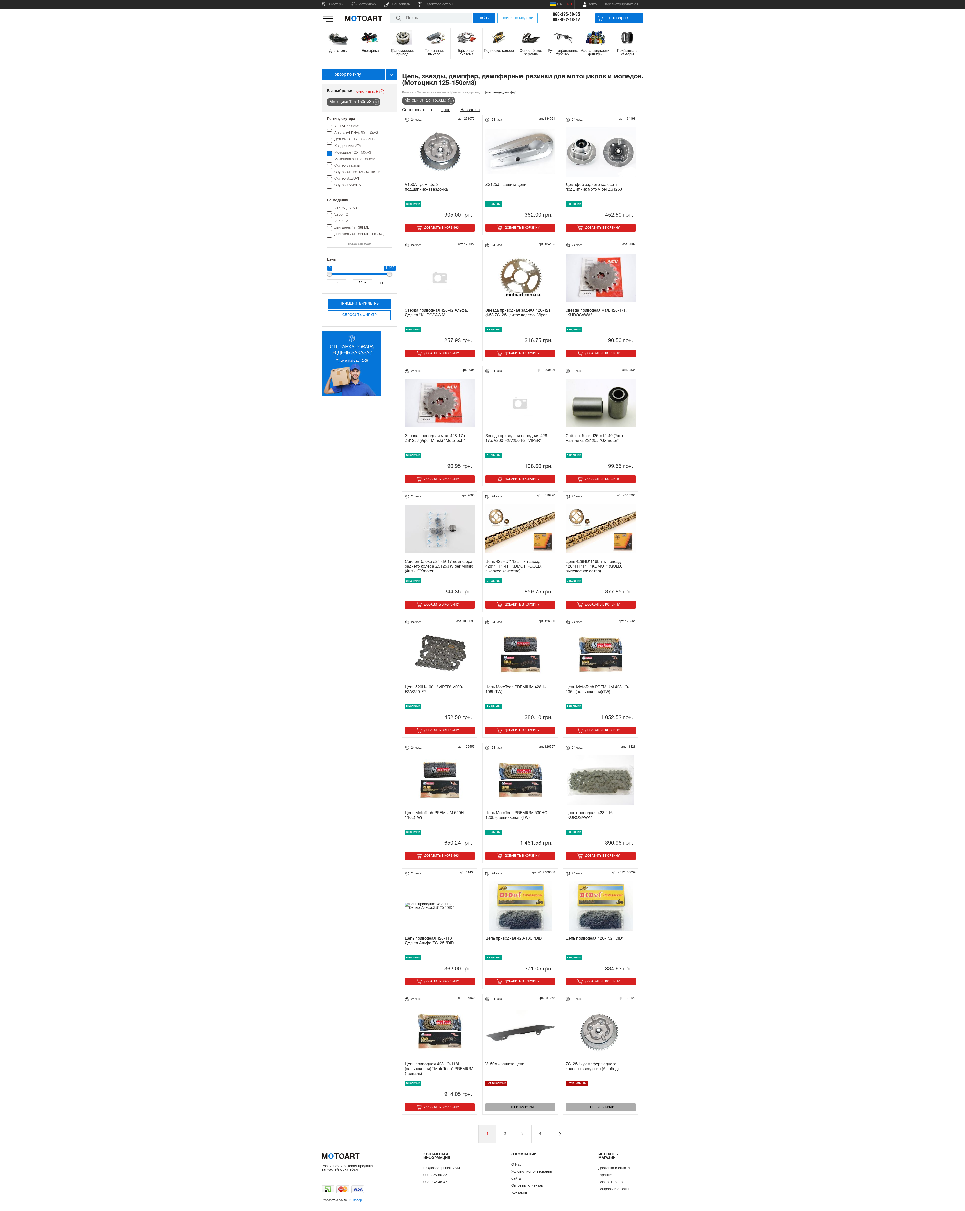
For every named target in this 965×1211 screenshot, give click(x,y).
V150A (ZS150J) (346, 208)
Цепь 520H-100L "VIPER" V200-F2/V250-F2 (434, 690)
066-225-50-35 (566, 14)
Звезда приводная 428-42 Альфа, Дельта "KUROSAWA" (436, 313)
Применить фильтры (359, 303)
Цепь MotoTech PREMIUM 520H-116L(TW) (435, 815)
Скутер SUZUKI (346, 178)
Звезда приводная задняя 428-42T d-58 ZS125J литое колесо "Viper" (518, 313)
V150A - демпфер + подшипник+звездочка (426, 187)
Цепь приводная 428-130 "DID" (514, 938)
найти (484, 18)
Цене (445, 110)
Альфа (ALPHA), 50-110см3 (356, 133)
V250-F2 (341, 221)
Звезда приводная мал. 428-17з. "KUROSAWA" (596, 313)
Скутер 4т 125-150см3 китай (357, 172)
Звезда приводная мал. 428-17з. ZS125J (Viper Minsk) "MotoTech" (435, 438)
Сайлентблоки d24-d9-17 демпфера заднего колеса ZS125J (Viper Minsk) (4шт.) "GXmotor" (439, 566)
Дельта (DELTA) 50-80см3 (354, 139)
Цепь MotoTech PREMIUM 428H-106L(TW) (515, 690)
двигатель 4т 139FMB (351, 227)
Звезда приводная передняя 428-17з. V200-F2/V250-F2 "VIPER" (517, 438)
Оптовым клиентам (527, 1185)
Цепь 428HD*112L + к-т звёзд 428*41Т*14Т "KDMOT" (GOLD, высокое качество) (513, 566)
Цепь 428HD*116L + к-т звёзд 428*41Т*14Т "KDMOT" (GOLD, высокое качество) (594, 566)
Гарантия (605, 1175)
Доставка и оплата (614, 1168)
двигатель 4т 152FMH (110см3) (359, 234)
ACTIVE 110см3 (346, 126)
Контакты (519, 1192)
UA (559, 4)
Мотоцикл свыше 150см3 (354, 159)
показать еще (359, 243)
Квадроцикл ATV (347, 146)
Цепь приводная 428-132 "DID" (595, 938)
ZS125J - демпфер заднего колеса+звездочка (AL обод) (592, 1067)
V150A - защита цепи (504, 1064)
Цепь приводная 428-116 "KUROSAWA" (589, 815)
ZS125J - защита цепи (505, 185)
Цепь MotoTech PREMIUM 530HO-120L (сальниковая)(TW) (517, 815)
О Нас (516, 1164)
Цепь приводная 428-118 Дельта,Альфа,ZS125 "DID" (430, 941)
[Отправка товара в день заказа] (351, 395)
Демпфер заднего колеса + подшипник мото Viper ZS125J (594, 187)
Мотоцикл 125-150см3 (352, 152)
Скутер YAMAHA (347, 185)
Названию (470, 110)
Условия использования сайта (531, 1175)
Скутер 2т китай (347, 165)
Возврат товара (611, 1182)
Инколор (355, 1200)
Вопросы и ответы (613, 1189)
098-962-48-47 (566, 19)
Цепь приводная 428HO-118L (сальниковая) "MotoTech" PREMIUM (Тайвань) (439, 1069)
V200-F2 (341, 214)
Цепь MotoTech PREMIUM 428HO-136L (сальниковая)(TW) (597, 690)
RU (569, 4)
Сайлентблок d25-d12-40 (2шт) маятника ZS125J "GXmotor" (594, 438)
